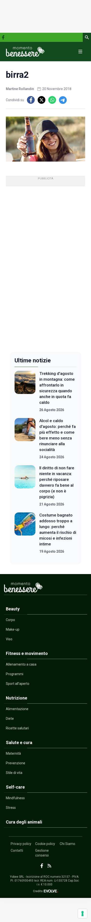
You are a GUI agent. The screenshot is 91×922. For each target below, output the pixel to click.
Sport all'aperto (17, 684)
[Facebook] (3, 37)
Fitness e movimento (27, 653)
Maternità (13, 753)
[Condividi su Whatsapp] (52, 100)
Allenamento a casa (21, 664)
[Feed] (49, 866)
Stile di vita (14, 773)
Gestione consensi (42, 853)
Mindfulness (15, 798)
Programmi (14, 674)
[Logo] (25, 51)
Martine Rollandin (20, 89)
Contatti (17, 850)
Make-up (12, 629)
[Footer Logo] (45, 588)
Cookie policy (45, 844)
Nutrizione (16, 697)
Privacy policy (21, 844)
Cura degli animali (24, 821)
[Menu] (80, 51)
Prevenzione (15, 763)
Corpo (10, 620)
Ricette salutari (17, 728)
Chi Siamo (67, 844)
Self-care (15, 787)
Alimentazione (17, 709)
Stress (11, 808)
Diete (10, 718)
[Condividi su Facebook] (31, 100)
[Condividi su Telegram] (63, 100)
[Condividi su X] (41, 100)
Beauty (13, 608)
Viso (9, 639)
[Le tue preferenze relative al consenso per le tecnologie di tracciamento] (82, 913)
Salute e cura (19, 742)
